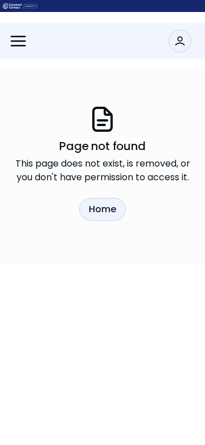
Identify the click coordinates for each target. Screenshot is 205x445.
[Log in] (180, 41)
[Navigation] (18, 41)
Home (102, 209)
